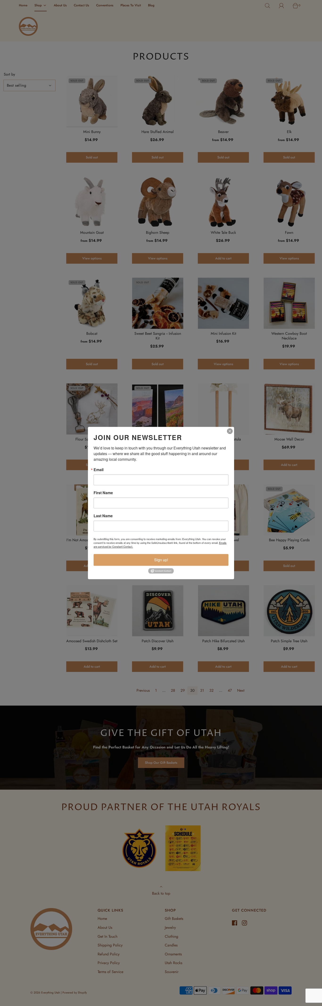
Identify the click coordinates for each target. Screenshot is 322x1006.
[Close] (230, 431)
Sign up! (161, 559)
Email (98, 470)
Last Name (103, 516)
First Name (103, 493)
